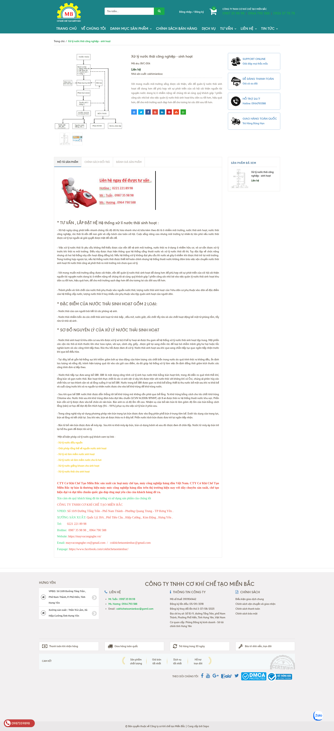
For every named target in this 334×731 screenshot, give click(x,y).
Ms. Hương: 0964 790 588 (122, 603)
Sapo (206, 726)
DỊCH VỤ (209, 28)
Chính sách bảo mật (246, 613)
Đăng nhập (185, 11)
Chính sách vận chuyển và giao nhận (255, 603)
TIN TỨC (267, 28)
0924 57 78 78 (284, 13)
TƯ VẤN (226, 28)
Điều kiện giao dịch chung (249, 599)
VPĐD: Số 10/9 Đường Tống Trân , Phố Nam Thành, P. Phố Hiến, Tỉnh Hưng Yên (67, 597)
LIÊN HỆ (247, 28)
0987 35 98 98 (233, 13)
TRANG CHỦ (66, 28)
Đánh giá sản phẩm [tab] (128, 161)
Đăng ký (199, 11)
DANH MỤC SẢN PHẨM (129, 28)
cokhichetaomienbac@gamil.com (134, 608)
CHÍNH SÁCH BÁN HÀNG (176, 28)
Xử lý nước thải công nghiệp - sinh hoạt (262, 173)
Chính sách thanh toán (247, 608)
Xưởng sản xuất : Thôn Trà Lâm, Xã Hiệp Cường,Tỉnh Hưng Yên (68, 613)
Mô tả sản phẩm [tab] (67, 161)
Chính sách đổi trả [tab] (97, 161)
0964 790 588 (259, 13)
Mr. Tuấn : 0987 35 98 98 (121, 599)
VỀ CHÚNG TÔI (93, 28)
